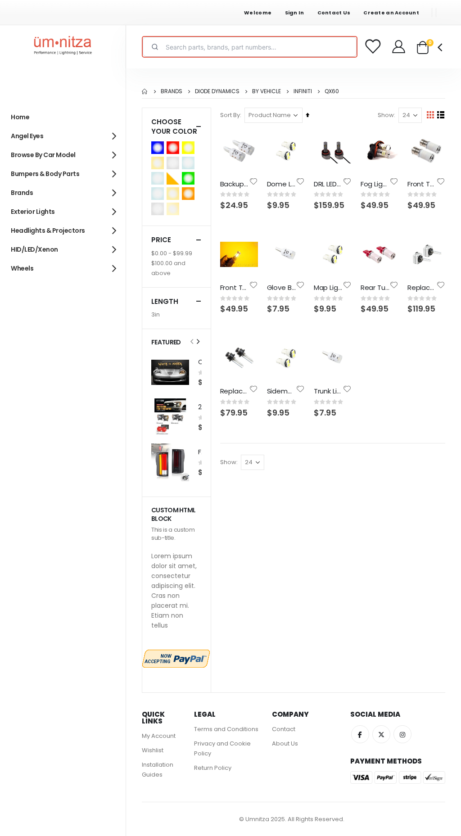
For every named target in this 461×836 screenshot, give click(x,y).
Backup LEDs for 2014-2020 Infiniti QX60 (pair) (234, 184)
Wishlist (152, 750)
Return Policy (212, 768)
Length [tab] (164, 301)
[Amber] (189, 193)
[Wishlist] (373, 46)
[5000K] (174, 163)
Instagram (402, 734)
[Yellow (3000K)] (189, 147)
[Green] (189, 178)
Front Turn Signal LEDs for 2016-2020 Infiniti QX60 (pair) (234, 287)
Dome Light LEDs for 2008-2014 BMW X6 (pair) (281, 184)
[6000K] (189, 163)
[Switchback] (174, 178)
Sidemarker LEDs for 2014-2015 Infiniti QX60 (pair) (281, 391)
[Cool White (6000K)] (159, 193)
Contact (283, 729)
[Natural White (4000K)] (174, 209)
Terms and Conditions (226, 729)
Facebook (360, 734)
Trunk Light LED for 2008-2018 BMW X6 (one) (328, 391)
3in (155, 314)
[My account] (399, 47)
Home (145, 91)
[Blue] (159, 147)
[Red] (174, 147)
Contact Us (334, 12)
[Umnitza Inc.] (63, 47)
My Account (159, 736)
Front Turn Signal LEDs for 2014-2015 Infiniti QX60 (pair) (421, 184)
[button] (253, 181)
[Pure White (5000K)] (159, 209)
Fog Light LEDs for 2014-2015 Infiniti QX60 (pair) (375, 184)
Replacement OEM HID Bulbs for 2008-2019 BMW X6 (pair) (421, 287)
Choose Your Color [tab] (174, 126)
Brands (171, 91)
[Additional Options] (176, 658)
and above (168, 268)
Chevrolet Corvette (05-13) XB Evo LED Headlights (200, 362)
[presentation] (198, 341)
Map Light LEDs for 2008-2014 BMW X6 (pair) (328, 287)
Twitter (381, 734)
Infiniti (303, 91)
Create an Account (391, 12)
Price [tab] (161, 239)
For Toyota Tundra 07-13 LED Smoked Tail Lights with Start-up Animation (200, 452)
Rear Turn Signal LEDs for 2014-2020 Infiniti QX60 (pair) (375, 287)
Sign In (294, 12)
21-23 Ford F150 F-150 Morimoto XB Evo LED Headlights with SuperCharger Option (200, 407)
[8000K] (159, 178)
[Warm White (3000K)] (174, 193)
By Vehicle (266, 91)
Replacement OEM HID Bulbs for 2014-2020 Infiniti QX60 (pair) (234, 391)
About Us (285, 743)
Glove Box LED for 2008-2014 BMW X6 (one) (281, 287)
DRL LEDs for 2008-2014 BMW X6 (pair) (328, 184)
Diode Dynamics (217, 91)
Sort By (230, 115)
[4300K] (159, 163)
